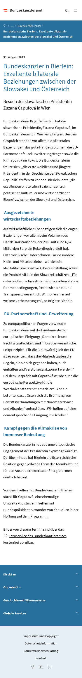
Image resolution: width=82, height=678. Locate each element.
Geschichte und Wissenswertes (36, 600)
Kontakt (41, 658)
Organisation (24, 587)
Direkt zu (21, 574)
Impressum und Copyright (41, 636)
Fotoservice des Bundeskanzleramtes (37, 535)
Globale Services (27, 613)
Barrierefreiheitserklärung (41, 651)
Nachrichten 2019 (29, 26)
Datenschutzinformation (41, 643)
